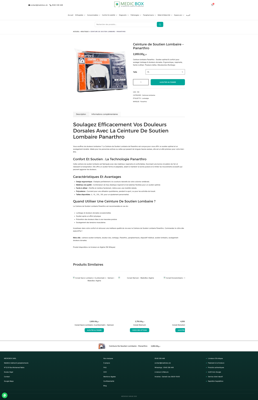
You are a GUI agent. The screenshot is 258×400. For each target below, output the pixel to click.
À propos (106, 363)
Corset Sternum (139, 325)
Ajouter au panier (168, 82)
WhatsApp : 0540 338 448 (164, 367)
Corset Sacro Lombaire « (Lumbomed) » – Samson (94, 325)
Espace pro (178, 15)
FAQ (104, 367)
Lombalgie (145, 98)
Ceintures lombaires (148, 95)
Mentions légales (109, 376)
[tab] (81, 114)
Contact (7, 376)
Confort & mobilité (108, 15)
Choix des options (139, 330)
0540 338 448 (57, 5)
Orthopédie (79, 15)
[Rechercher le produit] (160, 24)
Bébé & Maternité (164, 15)
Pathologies (135, 15)
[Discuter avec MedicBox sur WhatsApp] (4, 395)
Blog (105, 386)
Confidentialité (108, 381)
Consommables (92, 15)
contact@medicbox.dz (39, 5)
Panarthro (143, 101)
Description (81, 114)
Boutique (85, 31)
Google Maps (9, 381)
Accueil (70, 15)
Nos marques (108, 358)
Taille (135, 72)
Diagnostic (123, 15)
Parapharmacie (148, 15)
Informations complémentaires (105, 114)
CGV (105, 372)
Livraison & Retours (162, 372)
